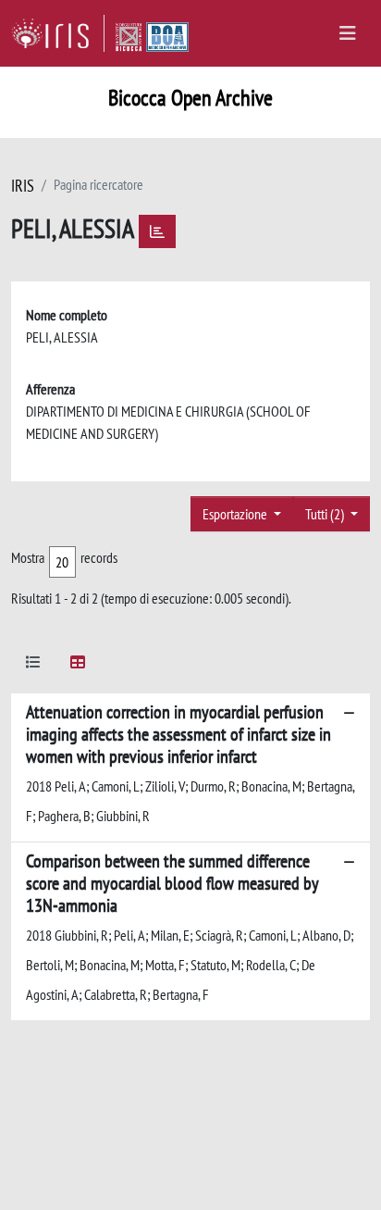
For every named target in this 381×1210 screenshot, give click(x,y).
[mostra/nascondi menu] (348, 33)
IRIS (22, 185)
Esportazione (236, 514)
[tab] (33, 665)
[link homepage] (57, 33)
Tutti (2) (326, 514)
